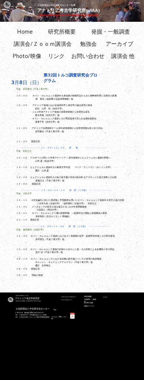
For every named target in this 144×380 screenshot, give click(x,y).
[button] (43, 44)
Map (55, 310)
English (137, 3)
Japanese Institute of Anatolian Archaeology (68, 15)
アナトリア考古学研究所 (27, 298)
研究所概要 (88, 296)
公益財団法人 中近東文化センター (32, 308)
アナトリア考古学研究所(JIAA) (68, 10)
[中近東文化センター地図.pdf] (72, 316)
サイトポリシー (66, 300)
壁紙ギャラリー (89, 306)
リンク (105, 297)
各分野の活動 (88, 303)
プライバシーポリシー (68, 297)
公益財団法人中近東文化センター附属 (56, 5)
